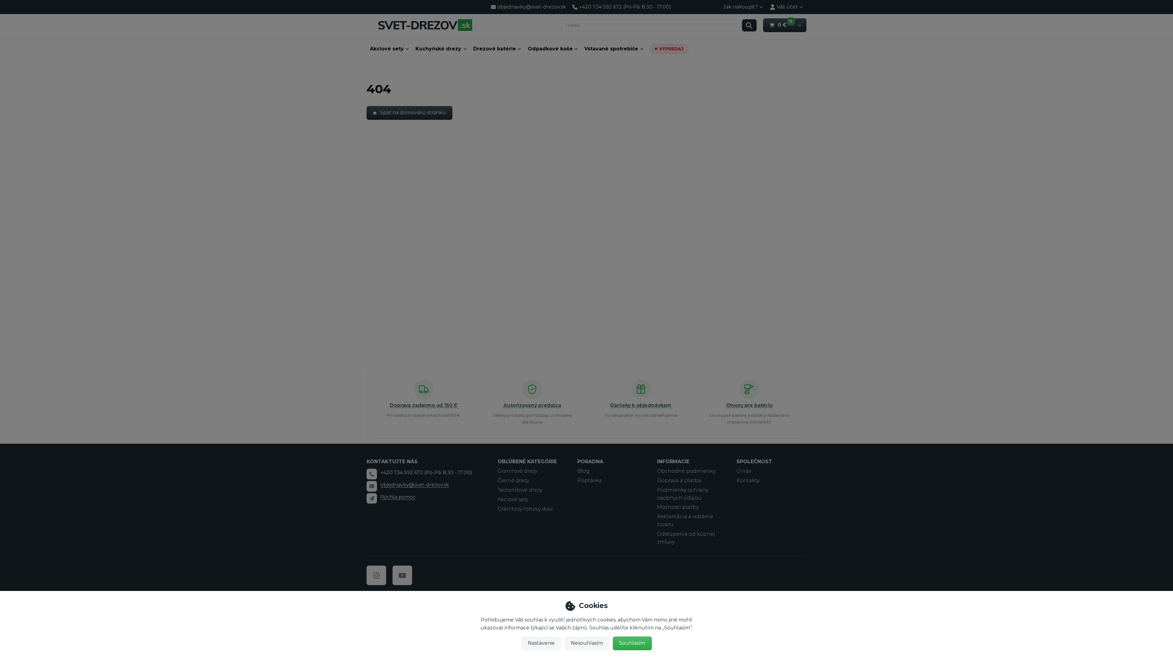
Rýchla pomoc (397, 497)
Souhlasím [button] (632, 643)
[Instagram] (376, 575)
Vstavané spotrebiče (611, 49)
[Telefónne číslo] (372, 474)
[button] (799, 25)
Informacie (673, 461)
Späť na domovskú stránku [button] (413, 113)
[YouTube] (402, 575)
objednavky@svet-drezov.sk (414, 485)
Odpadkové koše (550, 49)
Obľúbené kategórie (527, 461)
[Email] (372, 486)
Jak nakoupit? (740, 7)
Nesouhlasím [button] (587, 643)
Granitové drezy (517, 471)
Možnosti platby (678, 507)
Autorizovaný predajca (532, 405)
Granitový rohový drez (525, 509)
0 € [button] (785, 25)
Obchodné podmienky (686, 471)
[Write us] (372, 498)
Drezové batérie (494, 49)
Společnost (754, 461)
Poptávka (589, 480)
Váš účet (787, 7)
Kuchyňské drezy (438, 49)
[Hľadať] (749, 25)
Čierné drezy (513, 480)
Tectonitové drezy (520, 490)
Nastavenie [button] (541, 643)
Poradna (590, 461)
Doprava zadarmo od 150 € (423, 405)
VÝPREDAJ (671, 49)
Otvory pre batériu (749, 405)
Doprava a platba (679, 480)
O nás (743, 471)
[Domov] (425, 25)
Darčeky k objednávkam (640, 405)
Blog (583, 471)
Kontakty (747, 480)
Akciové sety (387, 49)
